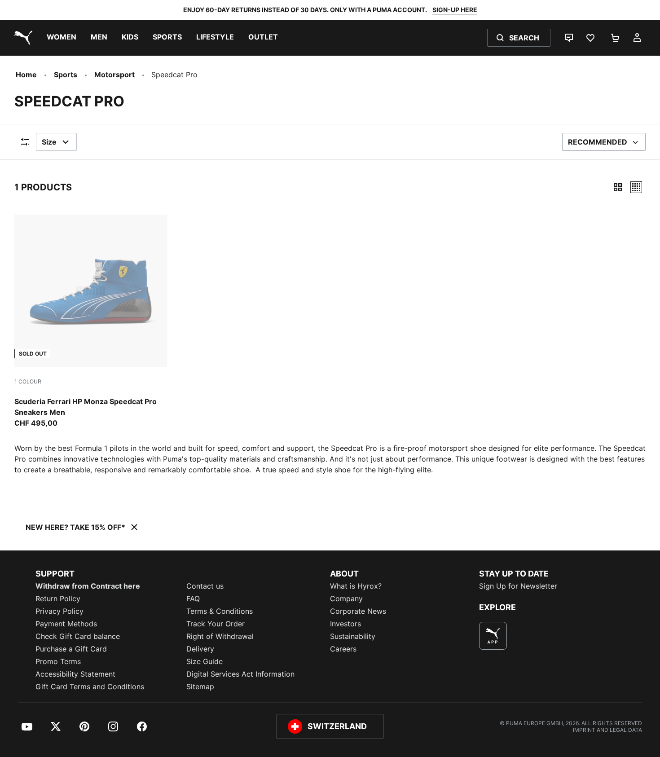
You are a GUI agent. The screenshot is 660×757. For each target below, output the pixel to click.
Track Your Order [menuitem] (215, 623)
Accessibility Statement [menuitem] (75, 673)
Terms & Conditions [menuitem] (219, 611)
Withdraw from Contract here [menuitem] (87, 585)
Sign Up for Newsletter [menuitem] (518, 585)
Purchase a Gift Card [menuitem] (71, 648)
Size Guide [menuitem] (204, 661)
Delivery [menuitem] (200, 648)
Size (49, 141)
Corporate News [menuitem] (358, 611)
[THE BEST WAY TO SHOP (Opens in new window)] (493, 636)
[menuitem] (62, 38)
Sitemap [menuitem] (200, 686)
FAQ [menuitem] (193, 598)
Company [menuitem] (346, 598)
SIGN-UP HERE (454, 9)
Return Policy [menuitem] (57, 598)
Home (26, 74)
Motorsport (114, 74)
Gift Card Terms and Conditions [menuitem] (89, 686)
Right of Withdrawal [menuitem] (220, 636)
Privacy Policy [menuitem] (59, 611)
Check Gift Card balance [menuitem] (77, 636)
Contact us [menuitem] (205, 585)
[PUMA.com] (21, 38)
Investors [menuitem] (345, 623)
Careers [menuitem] (343, 648)
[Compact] (618, 187)
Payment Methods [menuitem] (66, 623)
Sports (65, 74)
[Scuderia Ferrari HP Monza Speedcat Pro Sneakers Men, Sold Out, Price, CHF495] (90, 321)
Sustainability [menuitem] (352, 636)
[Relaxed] (636, 187)
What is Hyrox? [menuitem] (356, 585)
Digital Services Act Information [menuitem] (240, 673)
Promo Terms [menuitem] (58, 661)
